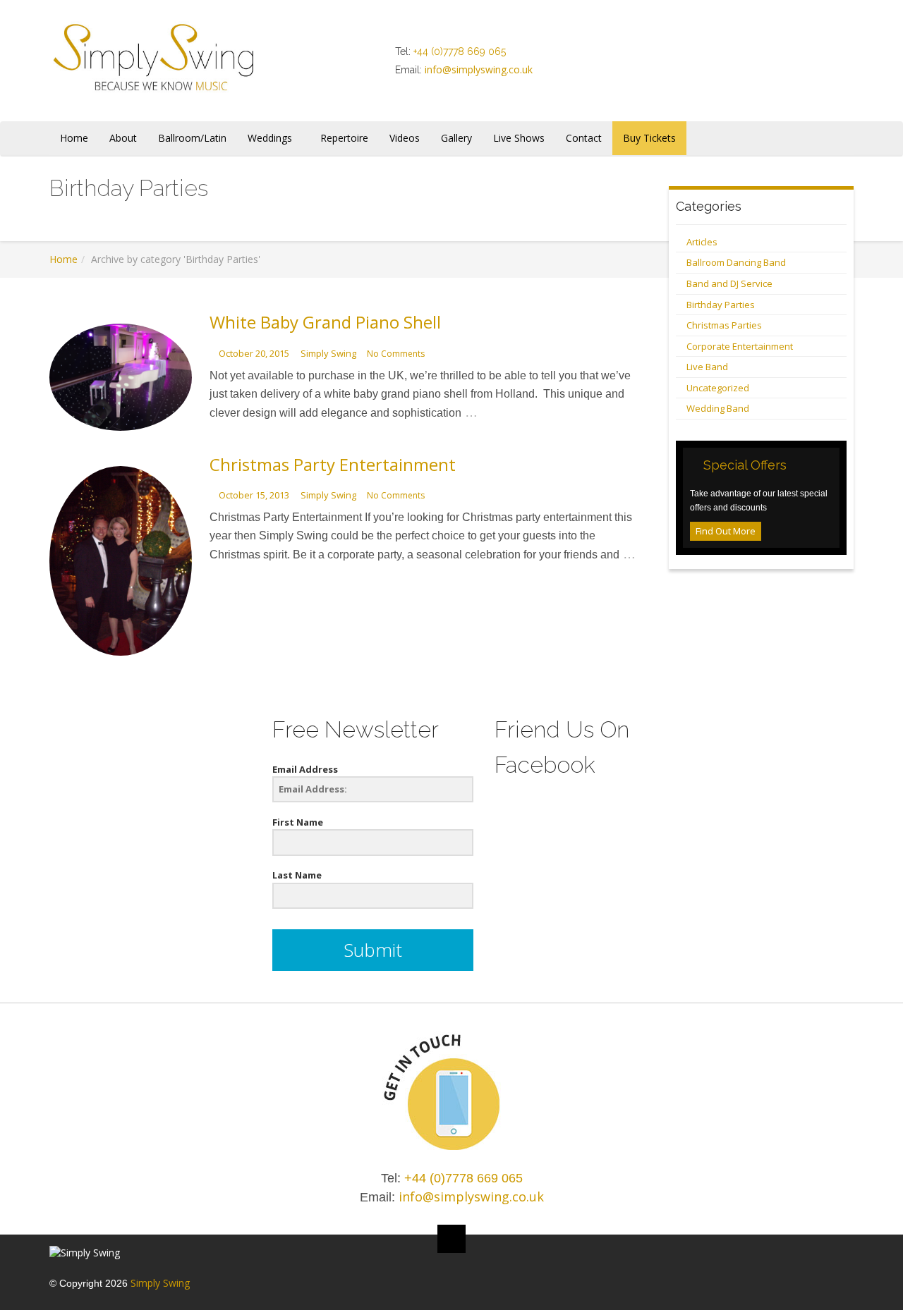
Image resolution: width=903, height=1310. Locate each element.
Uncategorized (717, 387)
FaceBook (695, 57)
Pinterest (776, 57)
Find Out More (726, 531)
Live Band (707, 366)
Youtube (802, 57)
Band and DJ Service (729, 283)
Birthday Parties (720, 304)
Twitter (722, 57)
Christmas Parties (724, 325)
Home (63, 259)
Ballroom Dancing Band (736, 262)
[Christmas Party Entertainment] (120, 561)
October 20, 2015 (254, 353)
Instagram (749, 57)
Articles (701, 241)
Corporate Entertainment (739, 346)
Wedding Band (717, 408)
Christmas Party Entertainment (333, 464)
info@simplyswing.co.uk (479, 69)
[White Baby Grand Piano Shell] (120, 377)
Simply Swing (328, 353)
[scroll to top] (451, 1239)
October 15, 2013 (254, 495)
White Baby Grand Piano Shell (325, 321)
